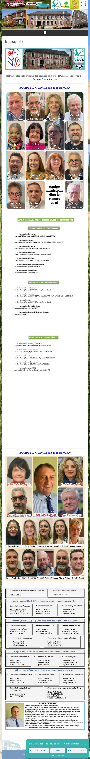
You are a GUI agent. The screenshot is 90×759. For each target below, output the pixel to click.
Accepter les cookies (39, 751)
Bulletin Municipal (43, 79)
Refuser (58, 751)
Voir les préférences (77, 751)
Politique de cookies (57, 755)
